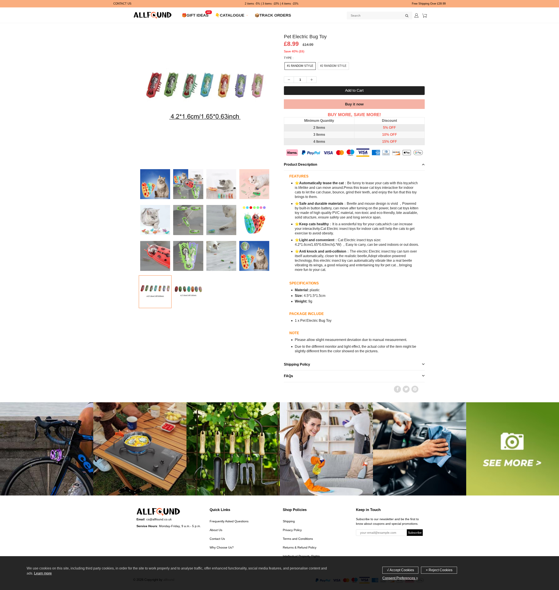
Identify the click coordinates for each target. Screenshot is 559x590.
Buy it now (354, 104)
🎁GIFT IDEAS (195, 15)
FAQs (288, 376)
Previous (123, 116)
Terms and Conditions (298, 538)
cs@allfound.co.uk (159, 519)
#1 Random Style (300, 65)
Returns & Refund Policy (299, 547)
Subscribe (415, 532)
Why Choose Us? (222, 547)
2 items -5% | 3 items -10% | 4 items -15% (271, 3)
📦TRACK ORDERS (273, 15)
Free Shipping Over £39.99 (429, 3)
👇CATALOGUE (229, 15)
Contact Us (217, 538)
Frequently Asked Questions (229, 521)
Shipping (289, 521)
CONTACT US (122, 3)
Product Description (300, 164)
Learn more (43, 573)
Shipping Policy (297, 364)
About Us (216, 530)
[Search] (406, 15)
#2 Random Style (333, 65)
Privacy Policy (292, 530)
